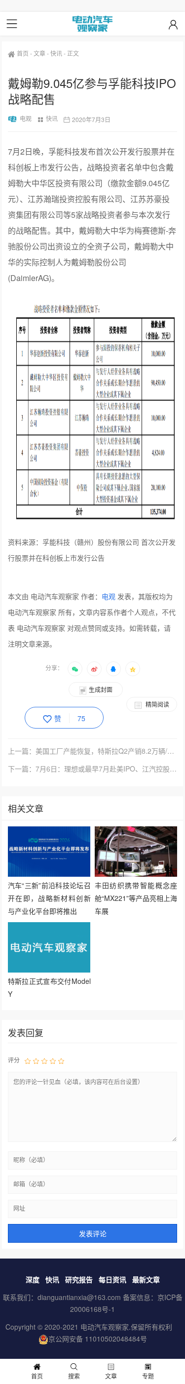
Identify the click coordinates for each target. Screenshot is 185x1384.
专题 (148, 1376)
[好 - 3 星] (44, 1060)
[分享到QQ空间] (132, 668)
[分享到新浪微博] (94, 668)
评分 (14, 1060)
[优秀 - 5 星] (61, 1060)
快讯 (56, 53)
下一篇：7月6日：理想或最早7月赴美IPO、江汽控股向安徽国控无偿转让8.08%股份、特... (93, 768)
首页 (23, 53)
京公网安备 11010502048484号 (97, 1338)
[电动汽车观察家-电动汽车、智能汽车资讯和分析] (92, 24)
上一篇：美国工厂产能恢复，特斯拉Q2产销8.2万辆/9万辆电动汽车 (93, 751)
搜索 (74, 1376)
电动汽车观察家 (104, 1327)
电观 (26, 118)
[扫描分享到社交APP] (75, 668)
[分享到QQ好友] (113, 668)
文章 (39, 53)
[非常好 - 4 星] (52, 1060)
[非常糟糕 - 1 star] (27, 1060)
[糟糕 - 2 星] (36, 1060)
